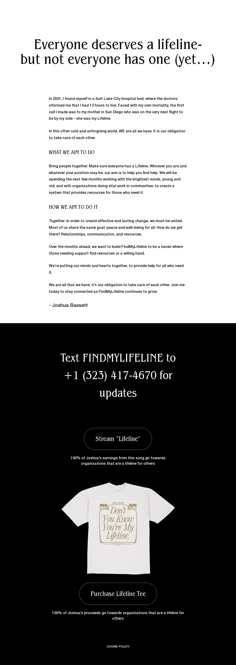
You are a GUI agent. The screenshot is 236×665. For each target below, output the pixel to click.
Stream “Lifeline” (118, 439)
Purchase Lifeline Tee (118, 594)
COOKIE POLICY (118, 646)
